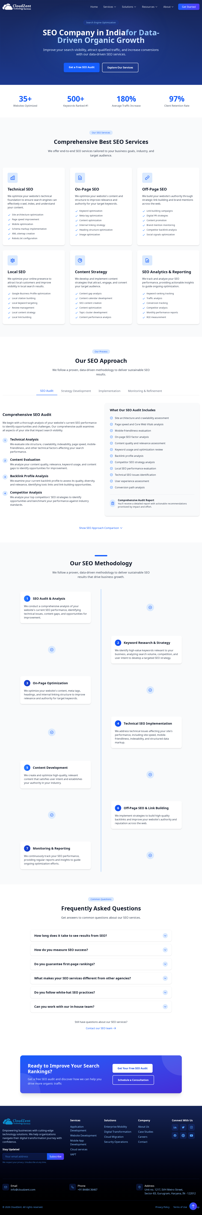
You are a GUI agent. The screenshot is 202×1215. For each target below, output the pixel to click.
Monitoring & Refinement (145, 391)
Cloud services (78, 1149)
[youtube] (191, 1135)
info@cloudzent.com (23, 1189)
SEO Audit (46, 391)
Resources (148, 7)
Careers (142, 1137)
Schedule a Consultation (133, 1080)
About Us (143, 1126)
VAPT (73, 1154)
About (167, 7)
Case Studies (145, 1131)
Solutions (127, 7)
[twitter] (183, 1127)
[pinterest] (183, 1135)
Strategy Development (76, 391)
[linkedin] (175, 1127)
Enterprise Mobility (115, 1126)
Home (94, 7)
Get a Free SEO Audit (82, 67)
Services (108, 7)
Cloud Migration (114, 1137)
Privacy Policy (162, 1207)
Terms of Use (180, 1207)
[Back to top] (193, 1206)
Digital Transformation (117, 1131)
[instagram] (191, 1127)
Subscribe (55, 1156)
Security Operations (116, 1142)
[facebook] (175, 1135)
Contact (142, 1142)
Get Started (189, 7)
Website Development (83, 1135)
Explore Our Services (120, 67)
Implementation (109, 391)
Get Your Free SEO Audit (133, 1068)
